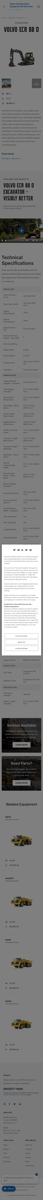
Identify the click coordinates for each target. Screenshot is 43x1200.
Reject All (21, 642)
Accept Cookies (21, 636)
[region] (21, 600)
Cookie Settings (21, 648)
